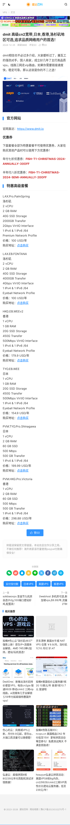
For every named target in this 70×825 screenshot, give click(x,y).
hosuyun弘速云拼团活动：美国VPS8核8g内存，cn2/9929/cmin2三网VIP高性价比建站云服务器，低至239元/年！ (51, 782)
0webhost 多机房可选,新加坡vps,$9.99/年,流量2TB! (53, 600)
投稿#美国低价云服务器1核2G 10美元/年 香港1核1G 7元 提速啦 (51, 685)
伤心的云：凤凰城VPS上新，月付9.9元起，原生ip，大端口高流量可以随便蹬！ (18, 733)
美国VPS (43, 583)
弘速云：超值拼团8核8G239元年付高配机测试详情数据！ (18, 778)
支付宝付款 (12, 583)
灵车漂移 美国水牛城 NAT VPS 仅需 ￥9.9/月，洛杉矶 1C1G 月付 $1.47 (51, 644)
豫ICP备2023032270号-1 (53, 809)
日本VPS (28, 583)
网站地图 (34, 809)
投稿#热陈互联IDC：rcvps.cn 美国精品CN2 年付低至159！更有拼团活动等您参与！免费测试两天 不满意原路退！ (51, 737)
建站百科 (35, 4)
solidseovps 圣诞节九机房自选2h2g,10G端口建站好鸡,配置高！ (17, 600)
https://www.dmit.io (30, 129)
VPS (5, 12)
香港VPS (59, 583)
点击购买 (23, 245)
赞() (43, 45)
